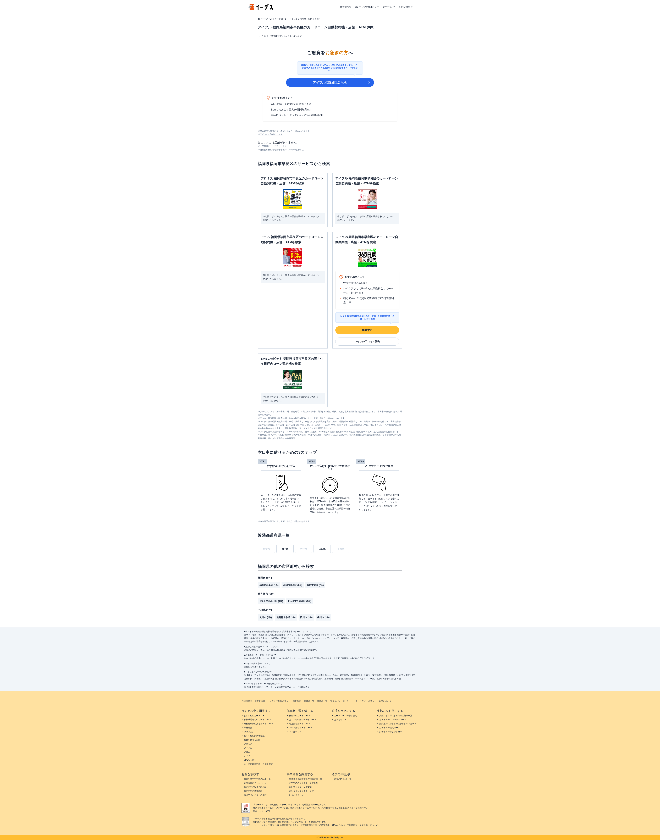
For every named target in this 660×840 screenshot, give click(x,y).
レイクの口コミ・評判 (367, 341)
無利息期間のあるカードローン (258, 723)
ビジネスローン (296, 795)
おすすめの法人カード (389, 727)
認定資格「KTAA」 (330, 825)
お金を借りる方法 (252, 740)
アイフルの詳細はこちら (330, 82)
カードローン (281, 19)
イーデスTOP (266, 19)
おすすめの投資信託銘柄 (255, 787)
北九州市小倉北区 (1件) (271, 601)
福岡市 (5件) (265, 577)
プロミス (248, 744)
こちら (264, 667)
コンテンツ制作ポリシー (367, 6)
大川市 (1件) (266, 617)
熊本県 (285, 549)
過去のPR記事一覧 (342, 779)
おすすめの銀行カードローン (302, 719)
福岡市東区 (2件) (315, 585)
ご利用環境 (246, 701)
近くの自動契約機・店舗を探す (258, 764)
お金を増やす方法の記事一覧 (257, 779)
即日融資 (248, 727)
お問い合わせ (405, 6)
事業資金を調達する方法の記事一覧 (305, 779)
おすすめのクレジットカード (392, 719)
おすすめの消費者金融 (254, 735)
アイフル (293, 19)
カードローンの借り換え (345, 715)
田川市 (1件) (306, 617)
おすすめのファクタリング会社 (303, 783)
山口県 (322, 549)
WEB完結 (248, 732)
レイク (247, 756)
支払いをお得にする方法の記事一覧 (395, 715)
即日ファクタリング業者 (300, 787)
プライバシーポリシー (340, 701)
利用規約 (297, 701)
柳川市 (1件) (323, 617)
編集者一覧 (322, 701)
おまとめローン (341, 719)
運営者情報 (345, 6)
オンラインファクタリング (301, 791)
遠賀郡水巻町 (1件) (286, 617)
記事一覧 (387, 6)
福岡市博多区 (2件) (292, 585)
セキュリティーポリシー (365, 701)
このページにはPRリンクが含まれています (282, 36)
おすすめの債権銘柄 (253, 791)
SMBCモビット (251, 760)
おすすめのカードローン (255, 715)
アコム (247, 752)
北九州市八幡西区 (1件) (299, 601)
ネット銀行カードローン (300, 727)
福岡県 (303, 19)
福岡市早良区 (314, 19)
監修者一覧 (309, 701)
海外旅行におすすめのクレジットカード (397, 723)
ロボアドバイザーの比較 (255, 795)
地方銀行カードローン (299, 723)
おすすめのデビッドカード (391, 732)
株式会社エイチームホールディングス (307, 808)
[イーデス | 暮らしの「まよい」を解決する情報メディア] (261, 8)
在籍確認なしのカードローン (257, 719)
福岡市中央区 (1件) (269, 585)
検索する (367, 330)
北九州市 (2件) (266, 593)
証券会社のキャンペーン (255, 783)
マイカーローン (296, 732)
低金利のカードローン (299, 715)
